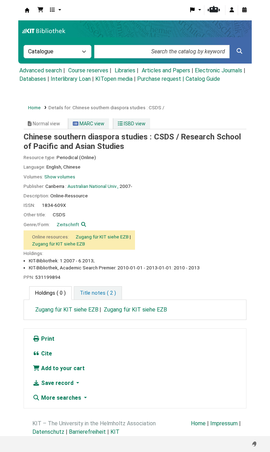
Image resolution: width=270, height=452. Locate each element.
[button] (40, 10)
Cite (46, 353)
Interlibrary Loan (71, 79)
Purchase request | (161, 79)
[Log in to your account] (232, 10)
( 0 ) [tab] (50, 293)
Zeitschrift (68, 224)
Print (47, 338)
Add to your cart (62, 368)
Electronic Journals (218, 70)
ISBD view (134, 123)
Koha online (27, 10)
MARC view (91, 123)
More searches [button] (61, 397)
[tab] (98, 293)
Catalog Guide (203, 79)
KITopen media (114, 79)
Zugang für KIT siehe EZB (102, 237)
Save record (57, 383)
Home (34, 107)
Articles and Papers (166, 70)
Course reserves (88, 70)
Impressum (224, 423)
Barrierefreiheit (87, 431)
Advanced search (40, 70)
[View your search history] (244, 10)
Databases (32, 79)
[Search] (239, 51)
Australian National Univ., (93, 186)
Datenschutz (48, 431)
